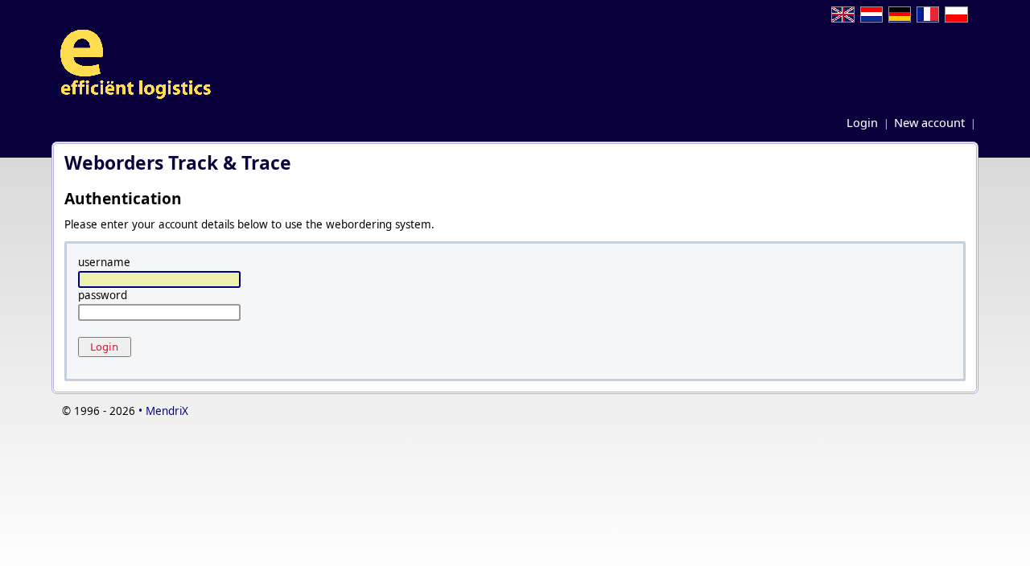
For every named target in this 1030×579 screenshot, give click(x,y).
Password (102, 295)
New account (931, 122)
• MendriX (163, 411)
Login (864, 122)
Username (104, 262)
